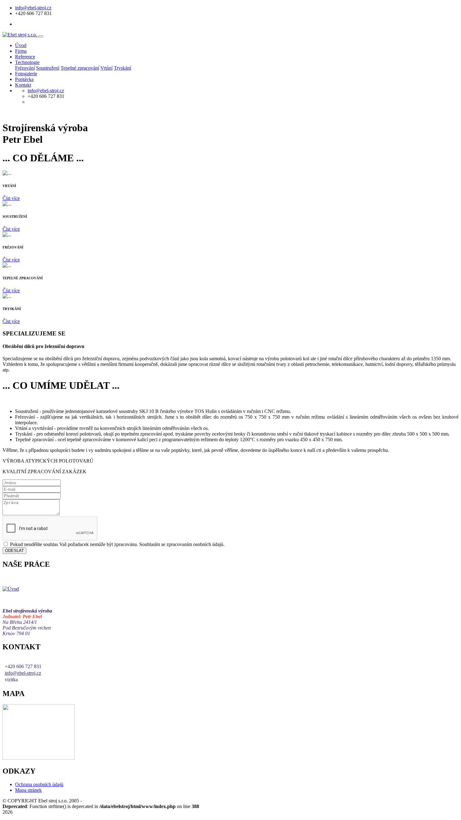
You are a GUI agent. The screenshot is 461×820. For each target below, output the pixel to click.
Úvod (20, 45)
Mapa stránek (28, 790)
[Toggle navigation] (40, 36)
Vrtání (106, 68)
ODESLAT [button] (14, 550)
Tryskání (122, 68)
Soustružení (47, 68)
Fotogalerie (26, 73)
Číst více (11, 198)
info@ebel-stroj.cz (33, 7)
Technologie (27, 62)
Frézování (25, 68)
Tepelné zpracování (80, 68)
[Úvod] (11, 589)
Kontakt (23, 85)
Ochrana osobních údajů (39, 784)
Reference (25, 56)
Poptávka (24, 79)
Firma (21, 51)
